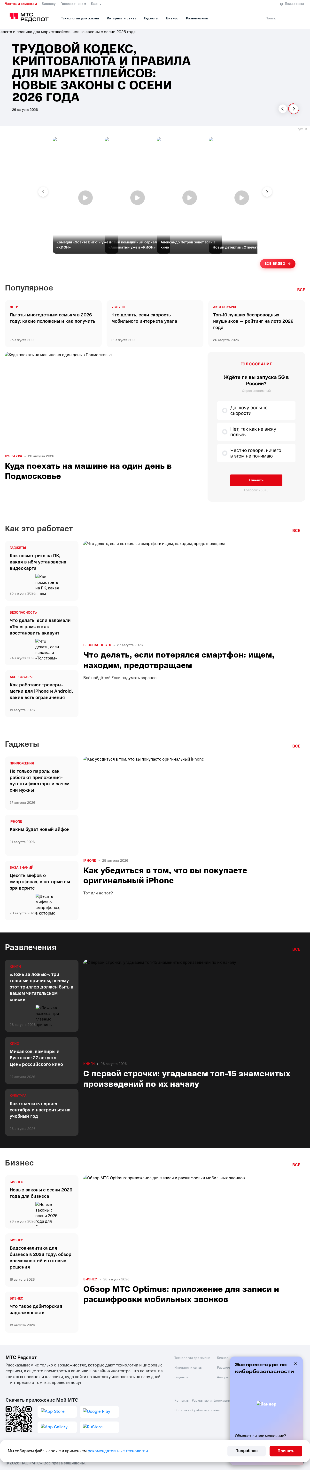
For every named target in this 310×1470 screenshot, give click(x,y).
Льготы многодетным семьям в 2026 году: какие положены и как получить (52, 318)
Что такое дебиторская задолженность (36, 1309)
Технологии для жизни (80, 18)
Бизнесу (49, 4)
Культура (13, 456)
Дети (14, 307)
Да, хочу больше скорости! (249, 410)
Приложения (22, 763)
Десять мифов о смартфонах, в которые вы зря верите (40, 881)
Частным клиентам (21, 4)
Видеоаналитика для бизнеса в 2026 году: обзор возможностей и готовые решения (40, 1257)
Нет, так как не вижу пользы (253, 431)
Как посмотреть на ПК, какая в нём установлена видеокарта (38, 562)
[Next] (293, 108)
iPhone (16, 821)
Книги (15, 966)
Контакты (181, 1400)
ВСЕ (301, 290)
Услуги (118, 307)
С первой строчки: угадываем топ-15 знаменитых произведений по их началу (186, 1078)
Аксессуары (224, 307)
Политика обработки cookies (197, 1410)
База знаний (21, 868)
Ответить (256, 480)
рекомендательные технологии (118, 1451)
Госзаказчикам (73, 4)
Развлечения (197, 18)
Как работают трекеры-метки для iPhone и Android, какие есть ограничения (41, 691)
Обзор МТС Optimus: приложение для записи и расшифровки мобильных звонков (181, 1294)
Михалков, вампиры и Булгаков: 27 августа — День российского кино (36, 1057)
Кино (14, 1044)
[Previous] (283, 108)
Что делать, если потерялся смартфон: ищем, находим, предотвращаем (178, 660)
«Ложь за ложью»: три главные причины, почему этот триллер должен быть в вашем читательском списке (41, 987)
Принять (286, 1451)
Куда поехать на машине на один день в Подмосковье (88, 471)
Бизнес (172, 18)
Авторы (223, 1377)
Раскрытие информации (211, 1400)
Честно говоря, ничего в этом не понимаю (255, 453)
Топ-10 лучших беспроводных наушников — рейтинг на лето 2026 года (253, 321)
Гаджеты (151, 18)
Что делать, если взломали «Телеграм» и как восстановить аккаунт (40, 626)
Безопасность (23, 612)
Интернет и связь (121, 18)
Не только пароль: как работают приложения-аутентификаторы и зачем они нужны (40, 780)
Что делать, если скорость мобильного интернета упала (144, 318)
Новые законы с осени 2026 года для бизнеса (41, 1193)
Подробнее (246, 1451)
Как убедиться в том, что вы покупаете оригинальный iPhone (165, 875)
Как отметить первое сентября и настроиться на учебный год (40, 1109)
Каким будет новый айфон (40, 829)
